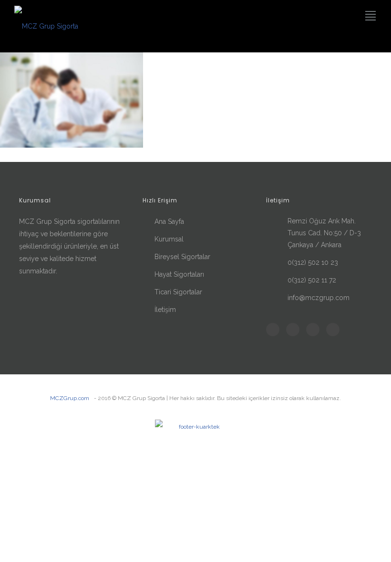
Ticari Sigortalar (178, 292)
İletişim (165, 309)
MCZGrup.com (69, 398)
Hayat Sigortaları (179, 274)
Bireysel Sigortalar (182, 257)
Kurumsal (169, 239)
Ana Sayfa (169, 221)
